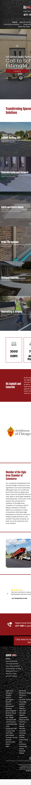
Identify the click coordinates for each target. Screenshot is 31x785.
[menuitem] (14, 22)
